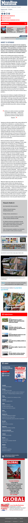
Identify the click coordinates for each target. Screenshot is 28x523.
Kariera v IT (4, 422)
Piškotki (8, 7)
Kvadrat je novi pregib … (7, 435)
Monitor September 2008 (21, 38)
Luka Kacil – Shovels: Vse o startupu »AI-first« (11, 397)
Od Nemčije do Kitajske (6, 386)
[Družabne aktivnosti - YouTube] (6, 14)
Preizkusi (23, 36)
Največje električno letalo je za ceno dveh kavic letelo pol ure (17, 335)
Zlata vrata (4, 442)
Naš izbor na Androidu (6, 449)
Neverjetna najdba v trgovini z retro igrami (17, 347)
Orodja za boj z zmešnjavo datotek (9, 440)
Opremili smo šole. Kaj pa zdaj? (8, 417)
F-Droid (3, 445)
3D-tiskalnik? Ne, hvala (7, 390)
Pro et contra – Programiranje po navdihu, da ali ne (12, 393)
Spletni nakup (7, 18)
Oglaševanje (13, 7)
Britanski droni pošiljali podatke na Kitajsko (17, 341)
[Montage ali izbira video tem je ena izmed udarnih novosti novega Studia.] (14, 265)
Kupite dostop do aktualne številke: (12, 455)
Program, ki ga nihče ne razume (8, 408)
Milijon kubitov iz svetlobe (7, 424)
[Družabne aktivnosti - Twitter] (4, 14)
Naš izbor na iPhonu (6, 450)
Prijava (10, 9)
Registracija (4, 9)
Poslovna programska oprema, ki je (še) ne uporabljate (13, 418)
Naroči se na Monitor (9, 16)
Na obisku (4, 411)
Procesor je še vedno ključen (8, 431)
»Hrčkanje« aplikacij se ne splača (9, 415)
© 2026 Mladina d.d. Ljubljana (11, 518)
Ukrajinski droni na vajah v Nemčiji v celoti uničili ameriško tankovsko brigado (16, 321)
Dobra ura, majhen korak (7, 401)
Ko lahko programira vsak (7, 406)
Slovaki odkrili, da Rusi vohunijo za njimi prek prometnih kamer (17, 354)
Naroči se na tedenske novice (11, 20)
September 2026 (5, 369)
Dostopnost (15, 521)
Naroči (3, 283)
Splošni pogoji (8, 521)
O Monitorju (3, 7)
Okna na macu (5, 439)
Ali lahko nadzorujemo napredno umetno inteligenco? (13, 392)
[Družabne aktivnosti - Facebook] (2, 14)
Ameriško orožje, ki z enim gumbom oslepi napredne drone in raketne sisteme (17, 328)
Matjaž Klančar (22, 37)
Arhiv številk (6, 375)
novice (10, 318)
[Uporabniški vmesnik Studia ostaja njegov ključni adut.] (14, 243)
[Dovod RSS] (9, 14)
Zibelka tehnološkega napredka (8, 427)
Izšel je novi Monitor (6, 404)
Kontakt (19, 7)
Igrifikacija (4, 447)
